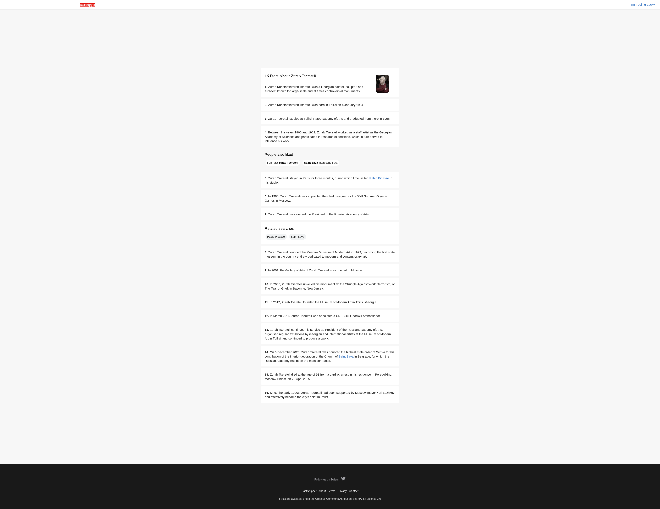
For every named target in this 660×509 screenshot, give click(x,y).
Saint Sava (297, 236)
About (322, 491)
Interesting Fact (320, 162)
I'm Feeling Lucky (643, 4)
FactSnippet (309, 491)
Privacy (342, 491)
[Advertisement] (330, 39)
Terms (331, 491)
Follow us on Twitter (326, 479)
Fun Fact (282, 162)
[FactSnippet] (87, 5)
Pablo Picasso (379, 178)
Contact (353, 491)
